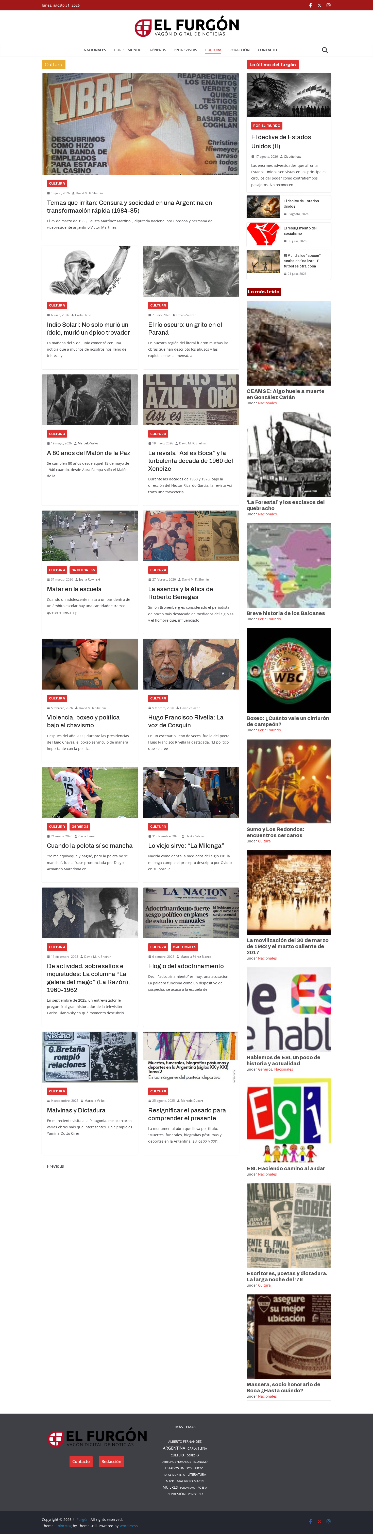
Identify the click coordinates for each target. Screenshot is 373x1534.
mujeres (170, 1487)
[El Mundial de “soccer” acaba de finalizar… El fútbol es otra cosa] (263, 265)
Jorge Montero (174, 1474)
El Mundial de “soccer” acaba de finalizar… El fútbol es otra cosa (302, 261)
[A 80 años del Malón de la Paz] (90, 399)
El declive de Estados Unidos (301, 203)
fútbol (199, 1468)
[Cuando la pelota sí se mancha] (90, 792)
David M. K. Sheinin (89, 193)
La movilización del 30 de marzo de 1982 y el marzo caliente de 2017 (288, 946)
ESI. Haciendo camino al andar (286, 1168)
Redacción (239, 49)
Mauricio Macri (190, 1481)
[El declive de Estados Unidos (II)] (289, 95)
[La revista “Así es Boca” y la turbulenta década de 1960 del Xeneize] (191, 399)
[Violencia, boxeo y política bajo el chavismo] (90, 664)
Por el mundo (128, 49)
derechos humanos (176, 1462)
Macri (170, 1481)
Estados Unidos (178, 1468)
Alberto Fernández (184, 1441)
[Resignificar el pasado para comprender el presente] (191, 1057)
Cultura (213, 49)
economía (200, 1462)
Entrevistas (185, 49)
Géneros (158, 49)
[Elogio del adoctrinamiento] (191, 913)
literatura (197, 1474)
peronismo (187, 1487)
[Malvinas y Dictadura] (90, 1057)
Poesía (202, 1487)
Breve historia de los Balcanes (286, 613)
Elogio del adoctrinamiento (186, 966)
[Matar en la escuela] (90, 536)
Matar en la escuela (74, 589)
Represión (176, 1493)
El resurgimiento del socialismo (300, 231)
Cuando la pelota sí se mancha (90, 845)
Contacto (267, 49)
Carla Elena (83, 315)
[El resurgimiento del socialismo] (263, 235)
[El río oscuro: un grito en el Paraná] (191, 271)
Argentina (174, 1448)
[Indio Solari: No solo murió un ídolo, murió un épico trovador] (90, 271)
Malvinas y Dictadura (76, 1110)
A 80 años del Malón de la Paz (88, 453)
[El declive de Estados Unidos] (263, 207)
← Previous (53, 1166)
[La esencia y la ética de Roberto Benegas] (191, 536)
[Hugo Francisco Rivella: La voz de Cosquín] (191, 664)
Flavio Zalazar (186, 315)
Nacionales (95, 49)
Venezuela (195, 1494)
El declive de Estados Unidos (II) (281, 142)
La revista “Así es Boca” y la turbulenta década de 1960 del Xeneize (190, 461)
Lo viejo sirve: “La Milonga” (186, 845)
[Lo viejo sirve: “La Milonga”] (191, 792)
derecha (193, 1455)
